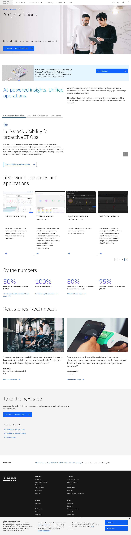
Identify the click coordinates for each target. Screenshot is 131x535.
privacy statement (44, 531)
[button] (123, 2)
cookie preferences (44, 525)
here (92, 527)
